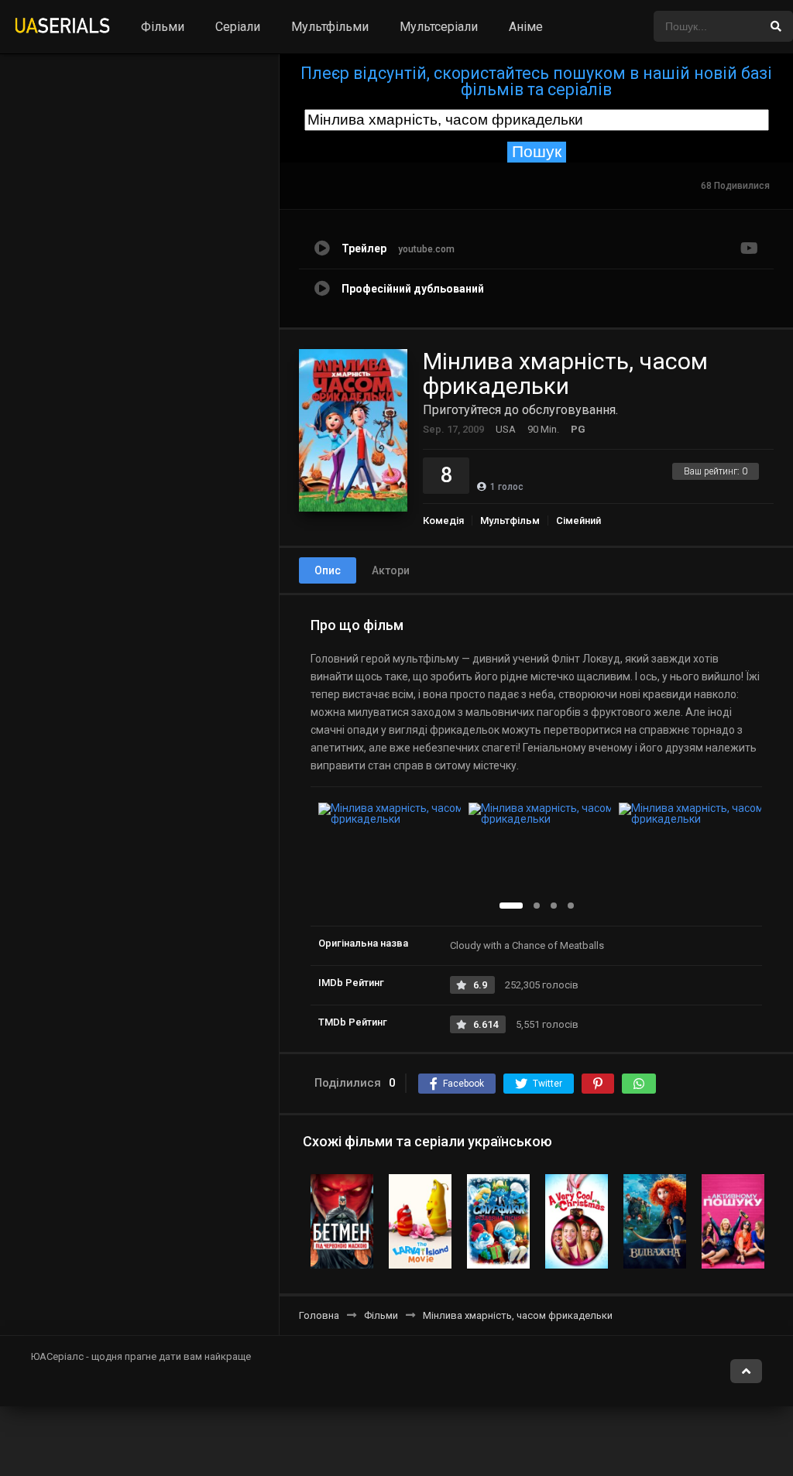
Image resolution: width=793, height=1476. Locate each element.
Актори (391, 570)
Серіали (237, 26)
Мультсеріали (439, 26)
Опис (327, 570)
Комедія (443, 520)
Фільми (162, 26)
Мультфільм (510, 520)
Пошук (536, 151)
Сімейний (578, 520)
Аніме (526, 26)
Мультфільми (330, 26)
